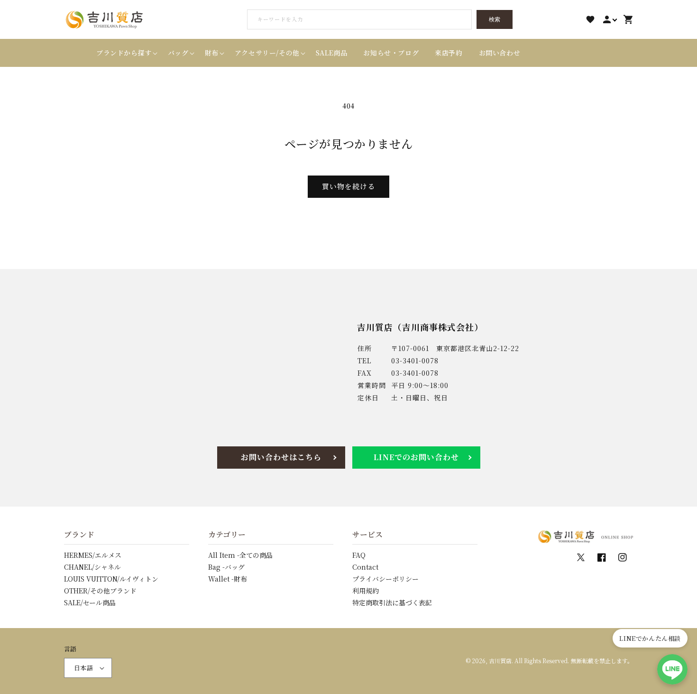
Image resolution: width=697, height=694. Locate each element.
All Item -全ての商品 (240, 555)
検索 (494, 19)
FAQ (359, 555)
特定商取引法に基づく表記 (392, 602)
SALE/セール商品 (90, 602)
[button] (124, 53)
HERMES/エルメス (92, 555)
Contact (365, 567)
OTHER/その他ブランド (100, 590)
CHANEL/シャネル (92, 567)
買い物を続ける (348, 186)
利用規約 (365, 590)
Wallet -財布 (227, 578)
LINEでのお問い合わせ (416, 457)
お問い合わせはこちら (281, 457)
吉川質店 (500, 661)
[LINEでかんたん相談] (672, 669)
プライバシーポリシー (385, 578)
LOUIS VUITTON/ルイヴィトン (111, 578)
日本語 (83, 667)
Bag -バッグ (226, 567)
